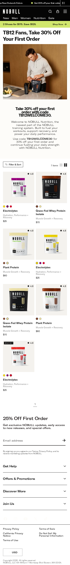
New (6, 18)
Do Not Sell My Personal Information (51, 534)
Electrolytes (10, 210)
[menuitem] (6, 18)
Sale (51, 18)
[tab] (4, 206)
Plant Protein (11, 267)
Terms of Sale (47, 529)
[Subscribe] (63, 440)
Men (15, 18)
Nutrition (40, 18)
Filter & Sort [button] (15, 164)
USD (17, 553)
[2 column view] (65, 165)
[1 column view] (61, 165)
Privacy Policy (11, 529)
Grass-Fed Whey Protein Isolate (50, 212)
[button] (63, 3)
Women (26, 18)
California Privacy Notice (13, 534)
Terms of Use (10, 540)
